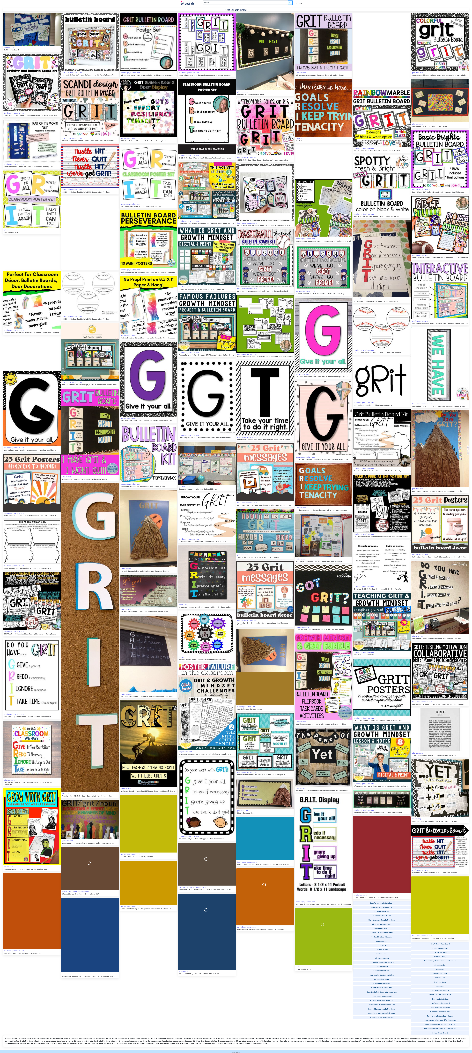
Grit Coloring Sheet (440, 973)
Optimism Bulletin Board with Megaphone (382, 992)
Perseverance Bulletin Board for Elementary (440, 1020)
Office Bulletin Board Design (440, 1007)
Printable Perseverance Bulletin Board (381, 1013)
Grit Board (440, 969)
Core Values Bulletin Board (440, 944)
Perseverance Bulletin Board (382, 996)
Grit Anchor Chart (440, 965)
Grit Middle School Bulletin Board (382, 962)
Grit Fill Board (440, 978)
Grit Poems (440, 986)
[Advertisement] (371, 50)
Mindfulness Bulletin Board (440, 1003)
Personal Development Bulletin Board (381, 1009)
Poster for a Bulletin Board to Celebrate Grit (440, 1028)
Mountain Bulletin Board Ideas (381, 988)
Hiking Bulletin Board (381, 979)
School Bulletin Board (440, 1033)
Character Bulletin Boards (382, 916)
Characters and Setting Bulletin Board (381, 920)
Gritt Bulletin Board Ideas (440, 990)
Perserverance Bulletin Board (440, 1011)
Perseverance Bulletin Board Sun (381, 1000)
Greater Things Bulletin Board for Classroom (440, 961)
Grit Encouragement (382, 958)
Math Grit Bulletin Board (381, 983)
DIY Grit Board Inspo (382, 928)
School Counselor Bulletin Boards (382, 1017)
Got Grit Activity (440, 956)
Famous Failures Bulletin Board (382, 933)
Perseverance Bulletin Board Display (440, 1016)
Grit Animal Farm (382, 949)
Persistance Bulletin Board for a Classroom (440, 1024)
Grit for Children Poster (381, 971)
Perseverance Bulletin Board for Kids (382, 1004)
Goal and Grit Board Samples (381, 937)
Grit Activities (382, 945)
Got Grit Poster (381, 941)
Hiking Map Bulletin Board (440, 999)
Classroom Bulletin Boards (381, 924)
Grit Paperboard (382, 966)
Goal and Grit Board (440, 952)
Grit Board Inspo (382, 954)
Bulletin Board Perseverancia (381, 907)
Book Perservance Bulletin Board (381, 903)
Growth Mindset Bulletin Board (440, 995)
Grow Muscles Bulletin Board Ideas (381, 975)
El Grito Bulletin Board (440, 948)
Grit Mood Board (440, 982)
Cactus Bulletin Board (381, 911)
